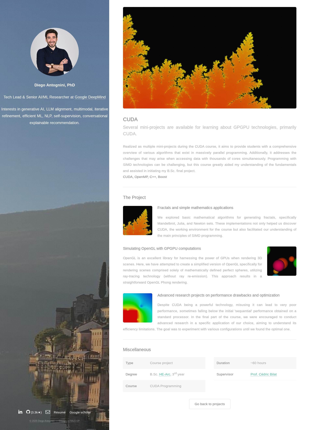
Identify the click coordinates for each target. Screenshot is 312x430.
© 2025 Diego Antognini (42, 420)
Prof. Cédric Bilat (264, 374)
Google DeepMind (90, 97)
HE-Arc (164, 374)
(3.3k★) (36, 412)
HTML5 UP (74, 420)
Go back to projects (210, 404)
